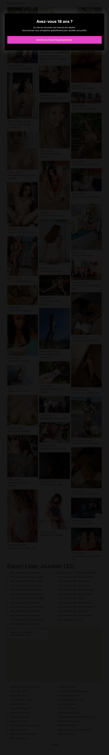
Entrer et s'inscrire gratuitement (54, 39)
